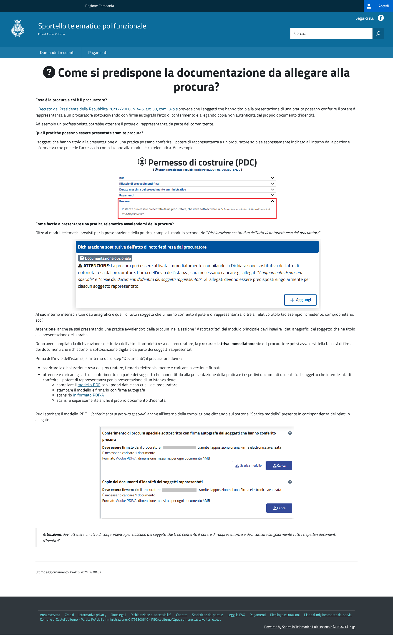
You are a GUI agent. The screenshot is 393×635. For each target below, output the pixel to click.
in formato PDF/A (88, 395)
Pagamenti (97, 52)
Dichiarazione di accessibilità (151, 614)
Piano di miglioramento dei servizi (328, 614)
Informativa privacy (92, 614)
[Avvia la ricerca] (378, 33)
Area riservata (50, 614)
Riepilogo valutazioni (285, 614)
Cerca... (300, 33)
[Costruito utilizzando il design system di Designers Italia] (352, 628)
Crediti (69, 614)
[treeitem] (378, 6)
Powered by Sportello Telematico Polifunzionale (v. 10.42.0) (306, 626)
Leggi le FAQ (236, 614)
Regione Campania (99, 5)
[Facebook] (380, 18)
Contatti (181, 614)
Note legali (118, 614)
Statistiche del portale (207, 614)
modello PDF (89, 385)
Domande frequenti (57, 52)
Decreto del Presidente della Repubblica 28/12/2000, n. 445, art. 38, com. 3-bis (108, 109)
